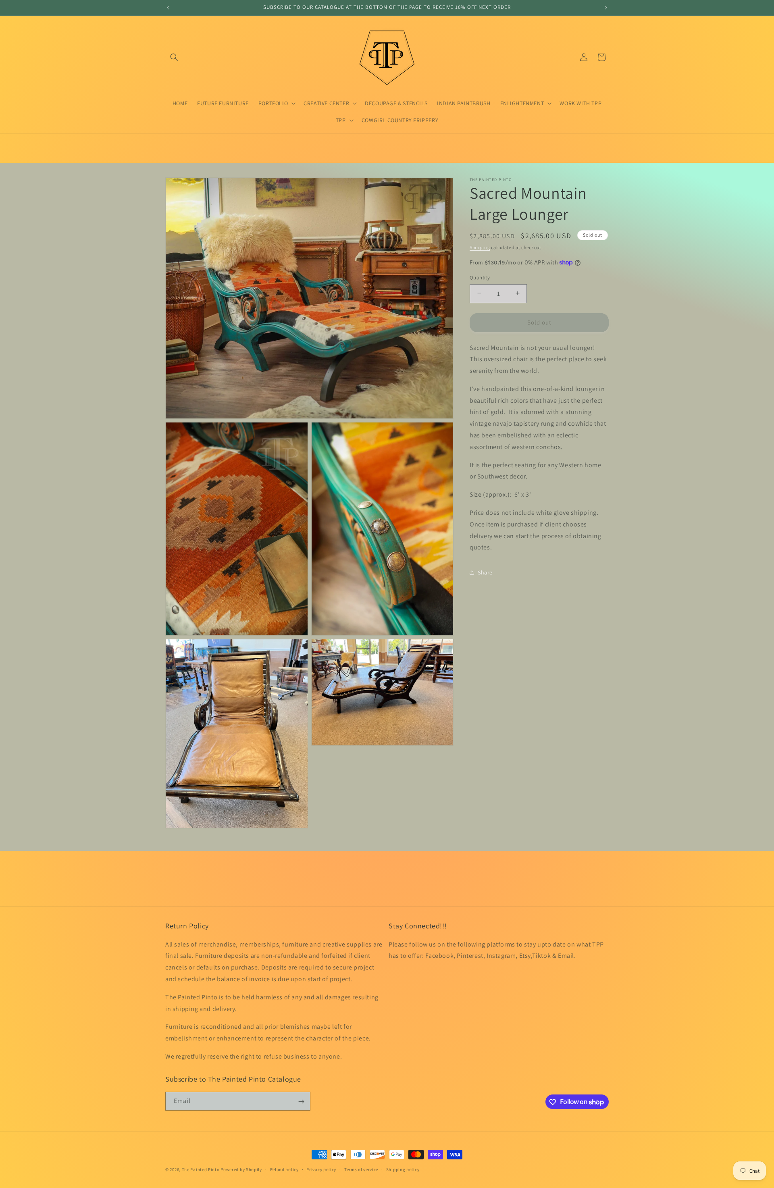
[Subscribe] (301, 1101)
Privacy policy (321, 1169)
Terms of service (361, 1169)
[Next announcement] (606, 7)
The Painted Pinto (201, 1169)
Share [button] (485, 572)
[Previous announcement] (168, 7)
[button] (174, 57)
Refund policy (284, 1169)
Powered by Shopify (241, 1169)
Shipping (480, 247)
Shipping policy (403, 1169)
